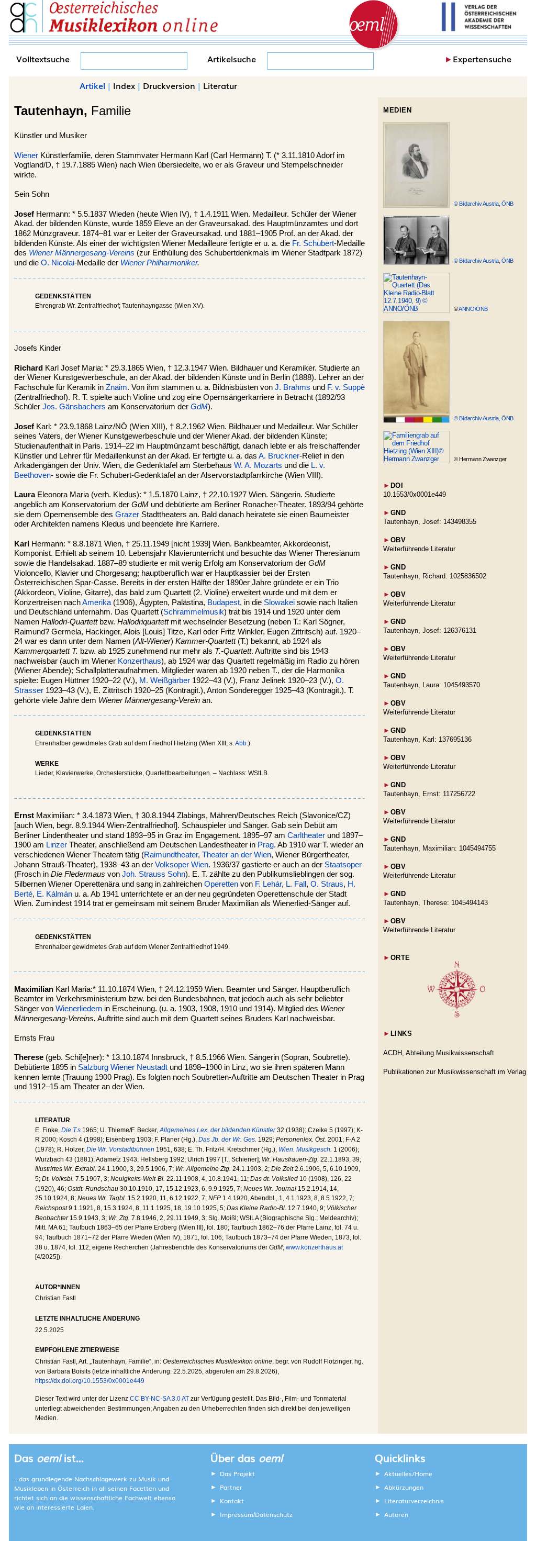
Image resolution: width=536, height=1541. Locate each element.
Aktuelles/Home (408, 1473)
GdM (199, 407)
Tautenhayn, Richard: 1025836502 (434, 576)
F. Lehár (268, 884)
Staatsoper (343, 865)
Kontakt (232, 1500)
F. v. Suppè (346, 387)
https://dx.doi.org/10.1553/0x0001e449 (89, 1380)
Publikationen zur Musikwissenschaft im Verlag (454, 1072)
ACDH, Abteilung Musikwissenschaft (438, 1053)
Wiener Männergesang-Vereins (82, 253)
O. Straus (326, 884)
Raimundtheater (171, 855)
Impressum (236, 1514)
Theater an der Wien (236, 855)
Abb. (241, 743)
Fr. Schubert (313, 243)
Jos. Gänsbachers (74, 407)
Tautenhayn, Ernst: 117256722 (429, 794)
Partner (231, 1487)
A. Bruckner (279, 456)
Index (124, 85)
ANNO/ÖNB (473, 309)
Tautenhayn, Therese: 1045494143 (435, 903)
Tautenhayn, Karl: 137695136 (427, 739)
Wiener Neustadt (139, 1067)
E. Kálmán (54, 894)
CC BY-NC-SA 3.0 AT (159, 1398)
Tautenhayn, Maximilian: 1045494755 (439, 848)
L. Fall (296, 884)
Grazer (127, 514)
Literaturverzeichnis (414, 1500)
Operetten (221, 884)
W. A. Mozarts (258, 465)
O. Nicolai (57, 263)
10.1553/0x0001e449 (414, 494)
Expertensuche (482, 58)
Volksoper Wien (181, 865)
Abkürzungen (403, 1487)
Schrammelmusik (193, 612)
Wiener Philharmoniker (158, 263)
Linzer (56, 845)
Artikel (92, 85)
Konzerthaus (139, 661)
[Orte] (456, 1015)
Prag (266, 845)
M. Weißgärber (164, 680)
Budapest (223, 602)
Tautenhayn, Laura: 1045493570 (431, 685)
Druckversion (169, 85)
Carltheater (306, 835)
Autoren (396, 1514)
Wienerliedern (78, 1008)
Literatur (220, 85)
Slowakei (279, 602)
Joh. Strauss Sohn (153, 874)
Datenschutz (274, 1514)
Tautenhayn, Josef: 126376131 (429, 630)
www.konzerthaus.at (314, 1247)
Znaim (116, 387)
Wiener (26, 155)
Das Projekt (237, 1473)
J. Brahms (292, 387)
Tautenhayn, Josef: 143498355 (429, 522)
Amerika (96, 602)
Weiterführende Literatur (419, 549)
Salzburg (93, 1067)
